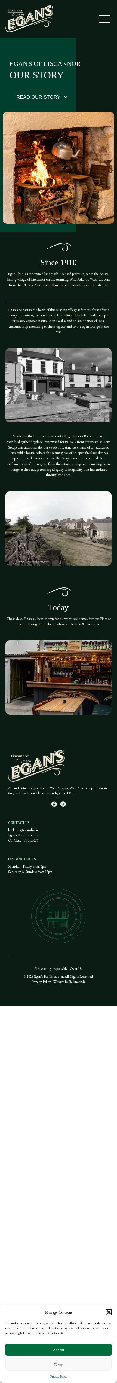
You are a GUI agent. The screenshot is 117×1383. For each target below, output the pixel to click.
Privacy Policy (58, 1376)
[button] (109, 1312)
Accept (58, 1349)
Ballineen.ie (77, 981)
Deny (58, 1364)
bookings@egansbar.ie (23, 830)
